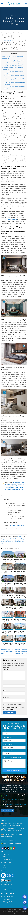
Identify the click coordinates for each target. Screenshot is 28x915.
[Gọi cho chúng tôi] (11, 848)
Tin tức (14, 15)
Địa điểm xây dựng (7, 751)
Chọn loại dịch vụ (7, 744)
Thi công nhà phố (8, 896)
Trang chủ (6, 854)
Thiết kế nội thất (7, 890)
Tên (4, 683)
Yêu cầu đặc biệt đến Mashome (11, 757)
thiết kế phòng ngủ (6, 541)
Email (5, 690)
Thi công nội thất (7, 902)
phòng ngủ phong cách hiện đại (17, 540)
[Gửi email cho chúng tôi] (8, 848)
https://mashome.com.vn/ (17, 525)
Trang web (6, 697)
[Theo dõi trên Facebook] (2, 848)
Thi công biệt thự (7, 899)
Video (4, 865)
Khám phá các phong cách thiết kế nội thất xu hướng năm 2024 (21, 651)
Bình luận (6, 669)
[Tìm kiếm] (26, 3)
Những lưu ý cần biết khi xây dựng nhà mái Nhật (7, 651)
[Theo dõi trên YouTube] (14, 848)
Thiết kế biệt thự (7, 887)
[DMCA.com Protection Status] (6, 880)
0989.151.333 (12, 840)
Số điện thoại (6, 737)
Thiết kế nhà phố (7, 884)
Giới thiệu (5, 857)
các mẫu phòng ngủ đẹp (12, 538)
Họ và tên (5, 731)
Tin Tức (5, 868)
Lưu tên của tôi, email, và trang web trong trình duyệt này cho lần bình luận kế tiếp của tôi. (13, 707)
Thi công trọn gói (7, 859)
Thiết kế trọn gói (7, 862)
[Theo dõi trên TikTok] (5, 848)
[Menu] (2, 3)
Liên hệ (5, 870)
